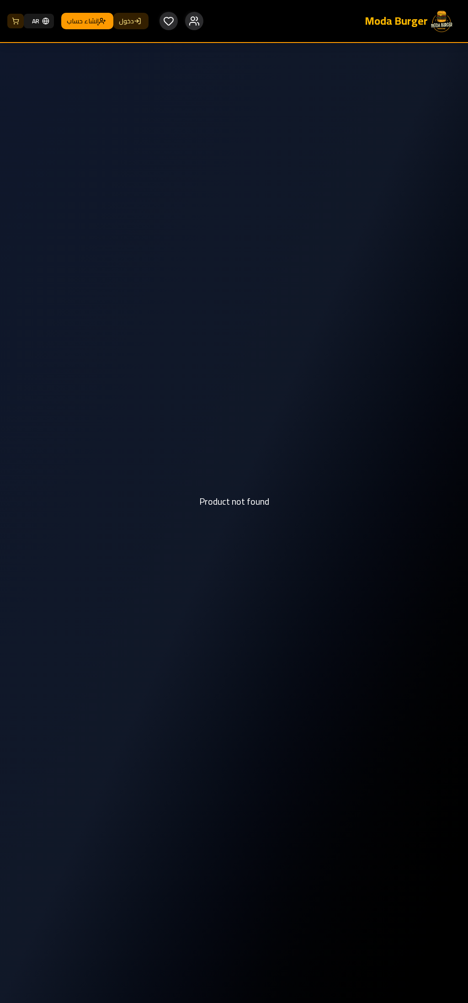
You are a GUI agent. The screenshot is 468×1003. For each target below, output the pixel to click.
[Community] (194, 21)
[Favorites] (169, 21)
